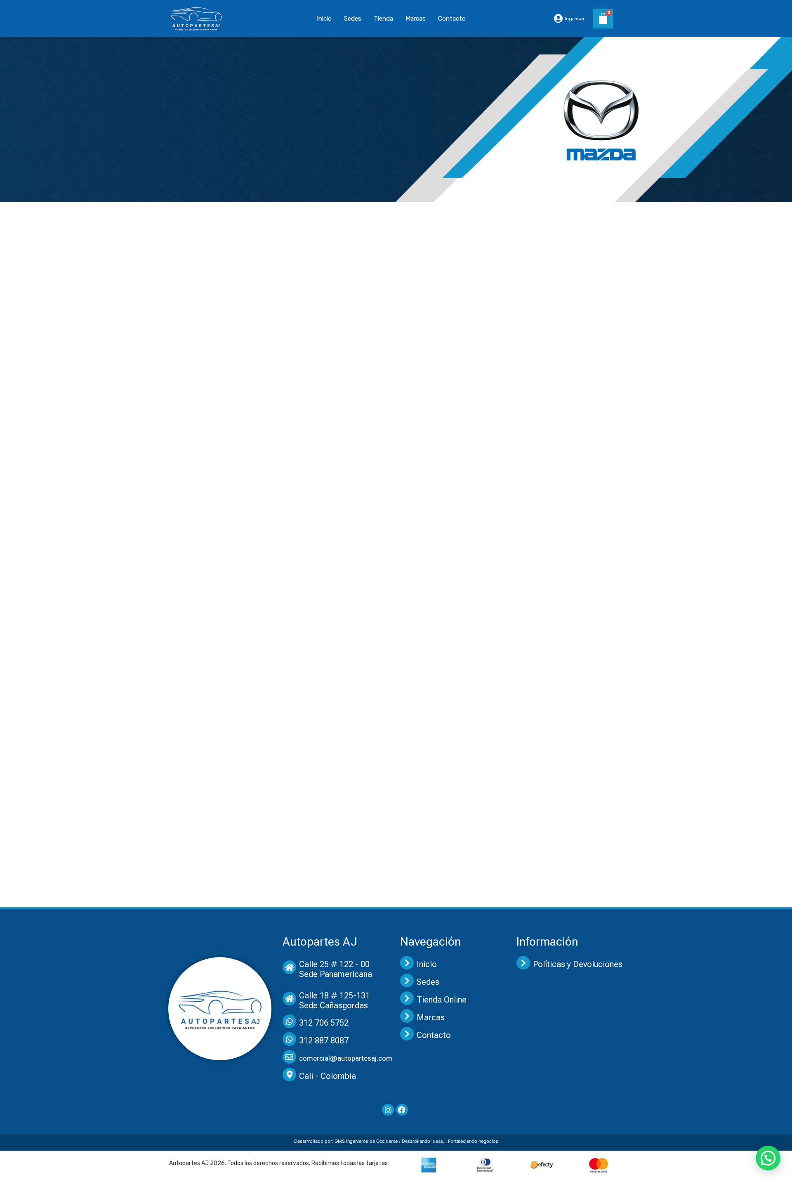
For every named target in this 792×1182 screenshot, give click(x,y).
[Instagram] (388, 1110)
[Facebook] (402, 1110)
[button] (768, 1158)
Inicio (324, 18)
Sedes (352, 18)
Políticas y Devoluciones (577, 964)
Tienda (383, 18)
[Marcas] (407, 1016)
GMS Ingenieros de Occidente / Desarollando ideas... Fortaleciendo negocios (416, 1141)
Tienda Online (442, 1000)
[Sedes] (407, 980)
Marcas (415, 18)
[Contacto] (407, 1033)
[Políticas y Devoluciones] (523, 963)
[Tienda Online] (407, 998)
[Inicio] (407, 963)
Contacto (452, 18)
